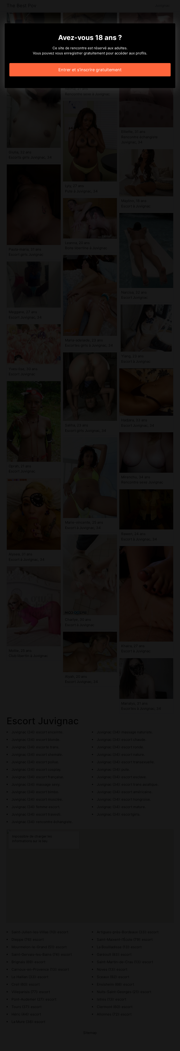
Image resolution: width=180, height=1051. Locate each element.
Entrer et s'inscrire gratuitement (90, 69)
